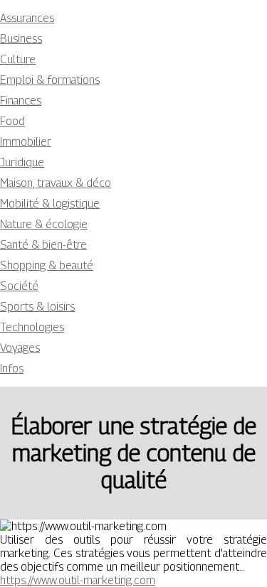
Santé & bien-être (43, 245)
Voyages (20, 348)
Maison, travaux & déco (55, 183)
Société (19, 286)
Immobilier (25, 142)
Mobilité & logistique (50, 203)
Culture (18, 59)
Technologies (32, 327)
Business (21, 38)
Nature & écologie (44, 224)
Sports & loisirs (37, 306)
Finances (20, 100)
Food (12, 121)
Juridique (22, 162)
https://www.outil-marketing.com (77, 580)
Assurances (27, 18)
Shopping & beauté (46, 265)
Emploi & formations (50, 80)
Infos (11, 368)
